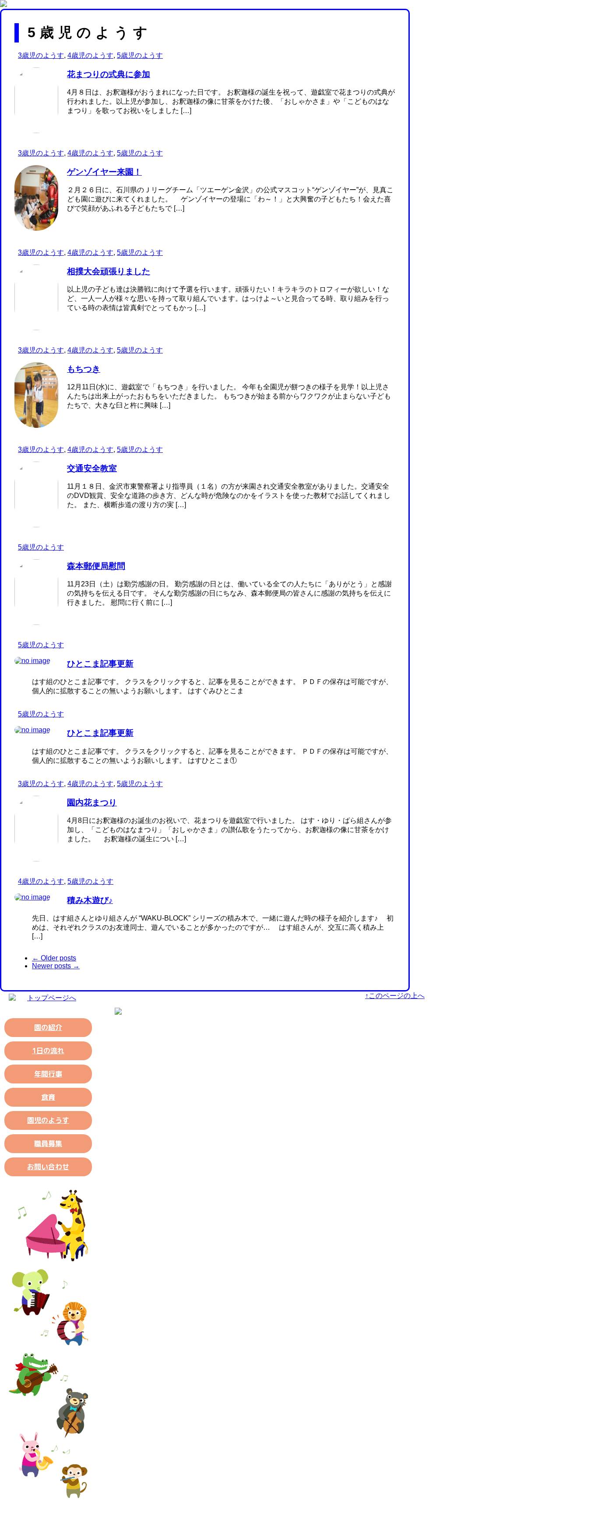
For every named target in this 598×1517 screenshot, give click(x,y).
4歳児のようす (90, 55)
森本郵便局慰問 (96, 566)
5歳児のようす (140, 55)
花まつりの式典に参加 (108, 74)
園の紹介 (48, 1027)
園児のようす (48, 1120)
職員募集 (48, 1143)
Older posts (54, 958)
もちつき (83, 369)
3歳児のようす (41, 55)
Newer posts (56, 966)
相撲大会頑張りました (108, 271)
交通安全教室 (92, 468)
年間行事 (48, 1074)
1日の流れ (48, 1050)
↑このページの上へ (395, 995)
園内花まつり (92, 802)
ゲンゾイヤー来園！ (104, 171)
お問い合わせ (48, 1166)
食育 (48, 1097)
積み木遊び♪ (90, 900)
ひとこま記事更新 (100, 663)
